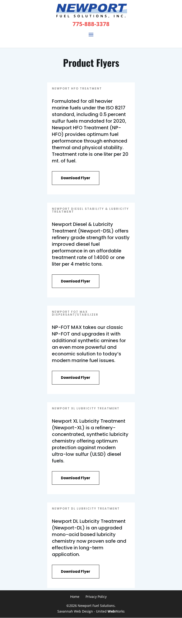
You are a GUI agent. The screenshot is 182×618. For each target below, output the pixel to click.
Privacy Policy (96, 596)
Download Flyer (75, 177)
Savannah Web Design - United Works (91, 611)
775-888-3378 (91, 24)
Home (74, 596)
